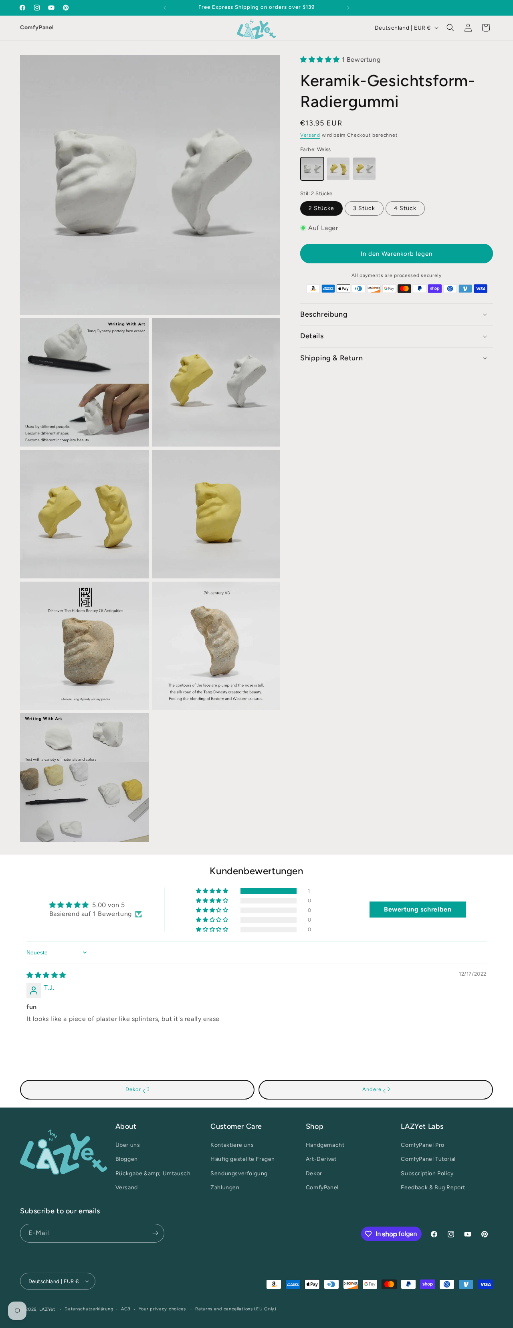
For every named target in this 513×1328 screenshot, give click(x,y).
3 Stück (364, 208)
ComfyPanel (37, 27)
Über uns (127, 1145)
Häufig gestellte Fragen (242, 1159)
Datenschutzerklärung (89, 1309)
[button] (450, 27)
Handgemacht (325, 1145)
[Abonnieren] (155, 1233)
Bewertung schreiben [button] (417, 909)
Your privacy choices (162, 1309)
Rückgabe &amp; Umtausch (153, 1173)
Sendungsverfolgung (239, 1173)
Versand (310, 135)
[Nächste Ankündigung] (348, 7)
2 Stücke (321, 208)
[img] (46, 975)
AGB (126, 1309)
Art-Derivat (321, 1159)
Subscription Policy (427, 1173)
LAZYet (47, 1309)
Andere (372, 1089)
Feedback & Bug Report (433, 1187)
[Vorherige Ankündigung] (165, 7)
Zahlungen (224, 1187)
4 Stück (405, 208)
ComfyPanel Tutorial (428, 1159)
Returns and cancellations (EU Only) (236, 1309)
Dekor (134, 1089)
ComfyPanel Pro (422, 1145)
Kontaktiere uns (232, 1145)
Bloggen (126, 1159)
